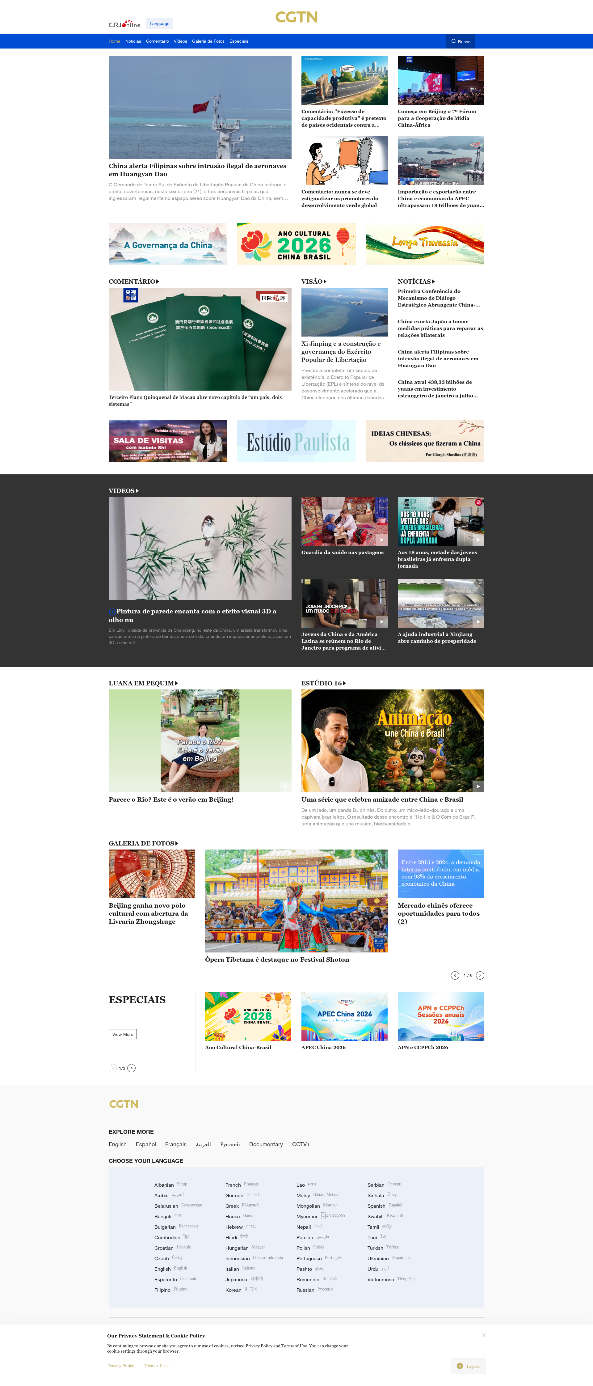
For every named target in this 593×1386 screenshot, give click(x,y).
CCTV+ (301, 1144)
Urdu (378, 1269)
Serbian (385, 1185)
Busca (464, 41)
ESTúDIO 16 (321, 683)
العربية (203, 1144)
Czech (168, 1258)
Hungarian (245, 1248)
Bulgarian (176, 1227)
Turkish (383, 1248)
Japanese (244, 1279)
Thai (378, 1237)
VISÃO (311, 281)
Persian (312, 1237)
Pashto (309, 1269)
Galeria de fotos (141, 843)
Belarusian (178, 1206)
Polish (310, 1248)
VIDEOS (122, 490)
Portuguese (319, 1258)
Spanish (385, 1206)
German (242, 1195)
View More (122, 1034)
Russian (314, 1290)
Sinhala (383, 1195)
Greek (242, 1206)
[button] (455, 975)
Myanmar (320, 1216)
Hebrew (241, 1227)
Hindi (236, 1237)
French (242, 1185)
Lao (306, 1185)
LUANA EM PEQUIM (141, 683)
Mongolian (317, 1206)
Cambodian (171, 1237)
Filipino (170, 1290)
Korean (241, 1290)
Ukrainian (390, 1258)
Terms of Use (157, 1365)
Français (176, 1144)
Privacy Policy (120, 1365)
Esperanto (175, 1279)
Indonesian (254, 1258)
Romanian (316, 1279)
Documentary (266, 1144)
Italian (240, 1269)
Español (146, 1144)
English (118, 1144)
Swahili (385, 1216)
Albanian (170, 1185)
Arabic (169, 1195)
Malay (317, 1195)
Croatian (172, 1248)
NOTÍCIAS (414, 281)
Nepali (309, 1227)
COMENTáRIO (132, 281)
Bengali (168, 1216)
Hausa (239, 1216)
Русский (230, 1144)
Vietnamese (392, 1279)
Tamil (380, 1227)
